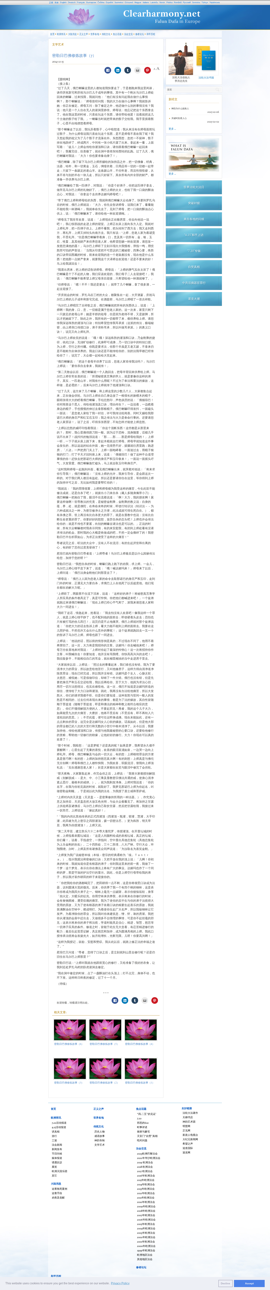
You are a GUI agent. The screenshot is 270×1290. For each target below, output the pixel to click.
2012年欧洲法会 (146, 1193)
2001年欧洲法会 (146, 1241)
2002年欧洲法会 (146, 1237)
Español (109, 2)
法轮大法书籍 (206, 77)
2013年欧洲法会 (146, 1188)
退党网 (186, 1152)
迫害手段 (57, 1193)
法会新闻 (57, 1144)
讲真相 (56, 1131)
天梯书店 (188, 1117)
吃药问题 (142, 1140)
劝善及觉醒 (58, 1197)
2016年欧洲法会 (146, 1175)
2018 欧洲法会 (145, 1166)
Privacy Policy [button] (120, 1283)
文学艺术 (58, 44)
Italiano (146, 2)
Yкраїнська (214, 2)
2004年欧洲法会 (146, 1228)
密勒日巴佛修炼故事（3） (69, 1082)
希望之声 (188, 1143)
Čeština (101, 2)
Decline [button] (225, 1283)
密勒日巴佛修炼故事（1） (140, 1082)
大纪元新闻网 (190, 1139)
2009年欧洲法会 (146, 1206)
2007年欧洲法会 (146, 1215)
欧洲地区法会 (144, 1254)
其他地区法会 (144, 1259)
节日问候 (57, 1153)
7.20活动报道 (59, 1122)
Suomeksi (118, 2)
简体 (57, 2)
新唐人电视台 (190, 1134)
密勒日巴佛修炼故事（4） (140, 1044)
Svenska (196, 2)
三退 (54, 1140)
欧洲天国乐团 (59, 1171)
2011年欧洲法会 (145, 1197)
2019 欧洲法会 (145, 1162)
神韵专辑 (99, 1140)
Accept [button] (249, 1283)
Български (91, 2)
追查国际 (188, 1148)
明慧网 (186, 1126)
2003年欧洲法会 (146, 1232)
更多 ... (172, 128)
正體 (51, 2)
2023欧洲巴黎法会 (147, 1153)
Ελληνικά (129, 2)
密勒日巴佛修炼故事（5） (104, 1044)
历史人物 (99, 1131)
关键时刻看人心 (179, 118)
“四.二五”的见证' (146, 1113)
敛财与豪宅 (143, 1131)
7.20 (139, 1118)
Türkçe (204, 2)
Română (177, 2)
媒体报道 (57, 1157)
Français (81, 2)
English (63, 2)
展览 (54, 1166)
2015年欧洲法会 (145, 1179)
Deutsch (71, 2)
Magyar (137, 2)
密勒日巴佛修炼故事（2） (104, 1082)
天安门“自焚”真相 (147, 1135)
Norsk (162, 2)
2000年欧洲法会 (146, 1245)
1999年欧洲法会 (146, 1250)
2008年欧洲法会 (146, 1210)
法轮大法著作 (190, 1112)
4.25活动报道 (59, 1127)
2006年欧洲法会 (146, 1219)
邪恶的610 (143, 1122)
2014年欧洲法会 (146, 1184)
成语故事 (99, 1135)
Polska (169, 2)
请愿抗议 (57, 1162)
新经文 (173, 99)
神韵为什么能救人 (180, 108)
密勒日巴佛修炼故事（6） (69, 1044)
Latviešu (154, 2)
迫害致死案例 (59, 1188)
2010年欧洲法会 (146, 1201)
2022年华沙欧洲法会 (148, 1157)
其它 (54, 1175)
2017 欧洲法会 (145, 1171)
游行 (54, 1135)
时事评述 (142, 1127)
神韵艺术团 (189, 1121)
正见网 (186, 1130)
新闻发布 (57, 1149)
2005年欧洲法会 (146, 1223)
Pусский (187, 2)
